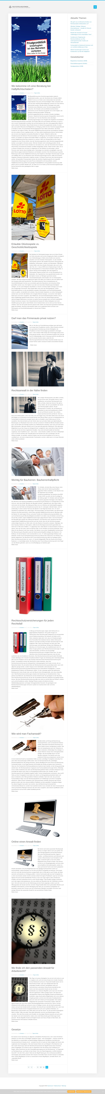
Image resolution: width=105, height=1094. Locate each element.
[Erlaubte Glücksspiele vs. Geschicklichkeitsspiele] (33, 207)
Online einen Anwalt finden (26, 841)
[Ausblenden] (103, 1091)
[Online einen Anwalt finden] (37, 817)
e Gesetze (21, 93)
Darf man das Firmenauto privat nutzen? (33, 318)
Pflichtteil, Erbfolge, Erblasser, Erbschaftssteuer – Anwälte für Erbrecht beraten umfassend (81, 28)
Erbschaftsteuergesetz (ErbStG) (79, 63)
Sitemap (64, 1085)
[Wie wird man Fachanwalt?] (37, 712)
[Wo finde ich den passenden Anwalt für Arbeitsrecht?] (33, 931)
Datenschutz (57, 1085)
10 (40, 1067)
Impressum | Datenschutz (84, 1091)
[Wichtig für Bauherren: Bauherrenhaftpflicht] (37, 461)
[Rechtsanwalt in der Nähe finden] (37, 369)
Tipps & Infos (37, 93)
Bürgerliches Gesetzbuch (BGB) (79, 60)
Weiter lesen (14, 168)
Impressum (50, 1085)
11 (43, 1067)
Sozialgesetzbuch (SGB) (77, 66)
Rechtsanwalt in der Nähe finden (29, 390)
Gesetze (16, 1029)
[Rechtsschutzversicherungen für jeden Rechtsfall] (33, 583)
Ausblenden (71, 1091)
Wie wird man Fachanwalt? (26, 733)
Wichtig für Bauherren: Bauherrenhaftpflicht (35, 480)
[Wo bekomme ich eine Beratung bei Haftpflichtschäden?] (31, 49)
